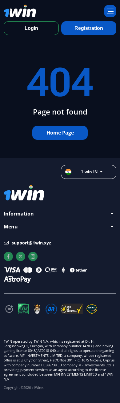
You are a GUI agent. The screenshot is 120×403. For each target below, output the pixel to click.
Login (31, 28)
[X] (20, 256)
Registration (88, 28)
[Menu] (110, 11)
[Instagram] (33, 256)
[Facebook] (8, 256)
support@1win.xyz (31, 243)
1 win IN (89, 171)
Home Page (60, 132)
